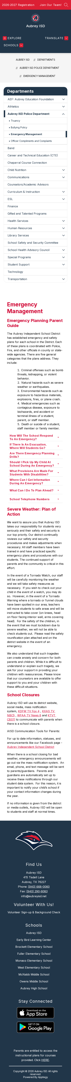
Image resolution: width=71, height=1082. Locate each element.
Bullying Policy (19, 127)
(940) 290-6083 (37, 891)
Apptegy (43, 1077)
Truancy (15, 120)
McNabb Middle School (33, 974)
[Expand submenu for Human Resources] (63, 228)
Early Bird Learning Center (34, 940)
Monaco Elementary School (34, 960)
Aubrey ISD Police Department (39, 67)
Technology (15, 271)
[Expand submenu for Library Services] (63, 235)
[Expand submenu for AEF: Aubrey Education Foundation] (63, 99)
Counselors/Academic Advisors (28, 184)
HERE (45, 1060)
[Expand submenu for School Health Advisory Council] (63, 249)
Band (11, 148)
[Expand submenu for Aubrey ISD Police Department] (63, 114)
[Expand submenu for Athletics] (63, 106)
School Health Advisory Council (28, 250)
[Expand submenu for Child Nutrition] (63, 169)
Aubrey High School (33, 988)
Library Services (18, 235)
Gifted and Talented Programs (27, 213)
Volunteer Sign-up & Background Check (34, 912)
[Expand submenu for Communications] (63, 177)
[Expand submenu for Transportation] (63, 279)
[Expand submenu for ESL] (63, 199)
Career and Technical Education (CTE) (33, 155)
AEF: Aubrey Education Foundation (31, 99)
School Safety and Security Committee (33, 242)
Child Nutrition (17, 170)
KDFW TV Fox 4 (28, 711)
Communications (18, 177)
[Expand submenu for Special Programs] (63, 257)
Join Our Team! (50, 5)
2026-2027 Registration (18, 5)
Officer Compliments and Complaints (31, 140)
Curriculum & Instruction (24, 191)
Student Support (18, 264)
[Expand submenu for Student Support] (63, 264)
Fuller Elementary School (33, 953)
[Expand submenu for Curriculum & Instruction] (63, 191)
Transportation (17, 279)
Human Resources (20, 228)
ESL (10, 199)
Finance (13, 206)
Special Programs (19, 257)
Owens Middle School (34, 981)
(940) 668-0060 (39, 886)
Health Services (18, 221)
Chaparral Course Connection (27, 162)
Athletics (13, 106)
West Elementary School (34, 967)
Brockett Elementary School (33, 946)
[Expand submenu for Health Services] (63, 220)
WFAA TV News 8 (29, 715)
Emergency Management (39, 75)
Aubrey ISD (23, 59)
